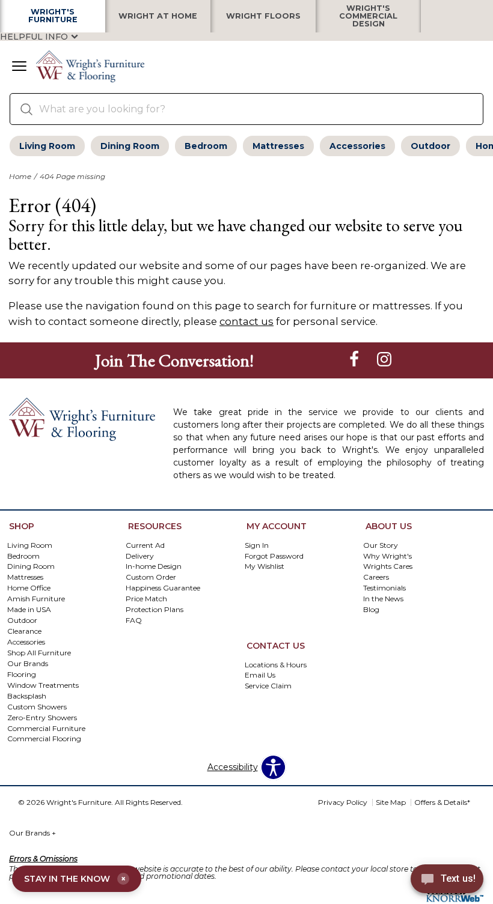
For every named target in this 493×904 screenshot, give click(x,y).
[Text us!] (447, 880)
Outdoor (430, 146)
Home (20, 176)
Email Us (260, 674)
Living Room (47, 146)
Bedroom (206, 146)
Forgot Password (274, 555)
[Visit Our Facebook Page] (355, 359)
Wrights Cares (387, 566)
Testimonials (384, 587)
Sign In (257, 544)
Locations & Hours (276, 664)
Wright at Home (157, 16)
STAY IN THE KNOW (75, 878)
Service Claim (268, 685)
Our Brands (32, 832)
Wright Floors (263, 16)
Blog (371, 609)
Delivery (140, 555)
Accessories (357, 146)
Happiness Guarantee (163, 587)
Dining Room (129, 146)
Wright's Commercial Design (368, 16)
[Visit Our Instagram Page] (384, 359)
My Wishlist (264, 566)
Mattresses (278, 146)
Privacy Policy (342, 802)
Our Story (380, 544)
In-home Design (154, 566)
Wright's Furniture (53, 16)
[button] (19, 67)
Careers (376, 576)
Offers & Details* (442, 802)
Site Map (391, 802)
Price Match (146, 598)
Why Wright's (387, 555)
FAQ (134, 620)
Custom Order (151, 576)
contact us (246, 321)
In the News (383, 598)
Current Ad (145, 544)
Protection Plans (154, 609)
